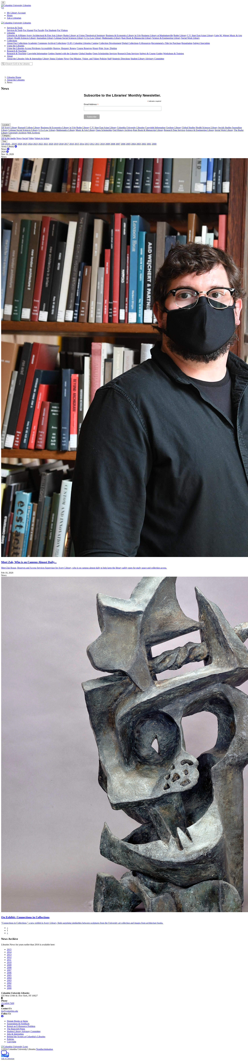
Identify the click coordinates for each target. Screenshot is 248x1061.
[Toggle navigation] (3, 2)
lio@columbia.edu (9, 1011)
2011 (97, 144)
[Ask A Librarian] (2, 8)
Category (6, 136)
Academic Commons (37, 43)
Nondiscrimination (44, 1049)
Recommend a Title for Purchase (166, 43)
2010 (102, 144)
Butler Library (180, 35)
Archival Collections (57, 43)
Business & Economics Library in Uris (123, 35)
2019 (56, 144)
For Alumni (28, 30)
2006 (123, 144)
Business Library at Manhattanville (157, 35)
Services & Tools (14, 30)
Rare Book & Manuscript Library (136, 38)
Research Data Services (128, 53)
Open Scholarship (104, 130)
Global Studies (85, 53)
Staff (109, 58)
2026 (20, 144)
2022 (40, 144)
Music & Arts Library (85, 130)
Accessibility (47, 48)
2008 (113, 144)
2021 (45, 144)
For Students (51, 30)
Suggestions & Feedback (18, 1023)
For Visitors (62, 30)
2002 (144, 144)
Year (4, 141)
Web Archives (33, 133)
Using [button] (15, 46)
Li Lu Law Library (92, 38)
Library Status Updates (52, 58)
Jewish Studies (224, 127)
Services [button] (14, 28)
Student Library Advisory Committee (147, 58)
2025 (25, 144)
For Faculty (39, 30)
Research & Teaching (16, 53)
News (66, 58)
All (2, 127)
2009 (107, 144)
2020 (51, 144)
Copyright (11, 1042)
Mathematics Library (111, 38)
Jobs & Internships (33, 58)
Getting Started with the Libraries (63, 53)
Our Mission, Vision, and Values (84, 58)
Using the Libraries (15, 48)
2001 (149, 144)
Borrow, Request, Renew (64, 48)
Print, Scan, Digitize (108, 48)
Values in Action (41, 138)
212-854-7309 (7, 1003)
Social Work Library (190, 38)
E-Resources (145, 43)
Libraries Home (14, 77)
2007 (118, 144)
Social (25, 138)
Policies (103, 58)
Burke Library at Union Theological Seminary (84, 35)
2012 (92, 144)
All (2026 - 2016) (9, 144)
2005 (128, 144)
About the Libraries (16, 58)
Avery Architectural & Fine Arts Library (44, 35)
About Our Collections (17, 43)
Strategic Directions (121, 58)
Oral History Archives (122, 130)
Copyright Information (37, 53)
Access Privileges (33, 48)
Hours (9, 15)
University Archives (17, 133)
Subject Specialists (201, 43)
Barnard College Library (29, 127)
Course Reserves (84, 48)
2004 (133, 144)
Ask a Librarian (14, 18)
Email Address (91, 104)
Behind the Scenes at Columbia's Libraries (26, 1036)
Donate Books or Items (17, 1021)
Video (31, 138)
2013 (87, 144)
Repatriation (186, 43)
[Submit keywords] (3, 63)
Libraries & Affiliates (16, 35)
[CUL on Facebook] (2, 1016)
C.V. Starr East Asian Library (200, 35)
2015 (76, 144)
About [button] (10, 56)
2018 (61, 144)
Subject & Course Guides (151, 53)
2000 (154, 144)
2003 (138, 144)
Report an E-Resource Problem (21, 1026)
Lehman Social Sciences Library (69, 38)
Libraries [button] (11, 33)
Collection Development (110, 43)
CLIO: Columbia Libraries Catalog (82, 43)
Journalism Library (45, 38)
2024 (30, 144)
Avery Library (10, 127)
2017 (66, 144)
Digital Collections (130, 43)
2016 (71, 144)
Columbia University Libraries (131, 127)
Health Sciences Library (25, 38)
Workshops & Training (173, 53)
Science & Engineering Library (166, 38)
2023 (35, 144)
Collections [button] (12, 40)
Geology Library (173, 127)
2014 (82, 144)
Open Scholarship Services (105, 53)
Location (5, 125)
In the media (10, 138)
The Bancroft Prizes (16, 1029)
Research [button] (16, 51)
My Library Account (16, 13)
